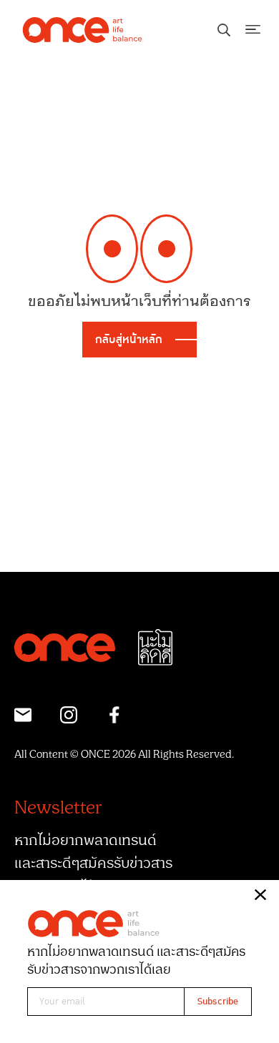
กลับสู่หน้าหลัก (128, 339)
